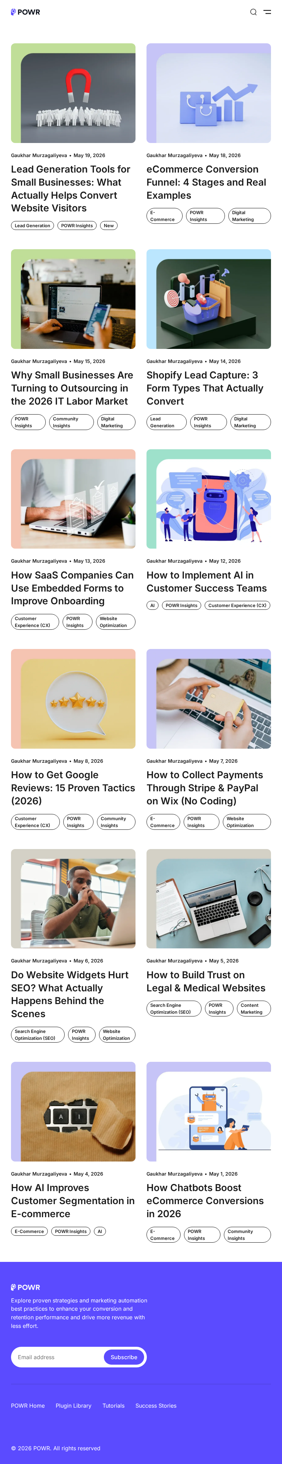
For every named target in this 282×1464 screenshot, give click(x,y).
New (109, 225)
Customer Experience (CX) (32, 622)
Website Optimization (113, 622)
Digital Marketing (243, 216)
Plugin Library (73, 1405)
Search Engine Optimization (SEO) (35, 1034)
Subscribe (124, 1357)
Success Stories (155, 1405)
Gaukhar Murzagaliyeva (39, 155)
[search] (253, 12)
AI (152, 605)
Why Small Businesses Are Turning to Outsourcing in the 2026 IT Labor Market (72, 388)
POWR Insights (77, 225)
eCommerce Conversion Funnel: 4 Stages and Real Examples (206, 182)
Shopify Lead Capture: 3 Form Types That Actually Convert (205, 388)
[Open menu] (267, 12)
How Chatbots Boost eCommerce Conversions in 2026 (205, 1201)
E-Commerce (162, 216)
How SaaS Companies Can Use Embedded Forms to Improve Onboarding (72, 588)
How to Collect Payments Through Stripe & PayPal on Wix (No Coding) (205, 788)
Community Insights (65, 422)
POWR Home (28, 1405)
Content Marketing (251, 1008)
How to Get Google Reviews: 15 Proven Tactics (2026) (73, 788)
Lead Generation (32, 225)
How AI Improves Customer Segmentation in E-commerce (73, 1201)
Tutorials (113, 1405)
